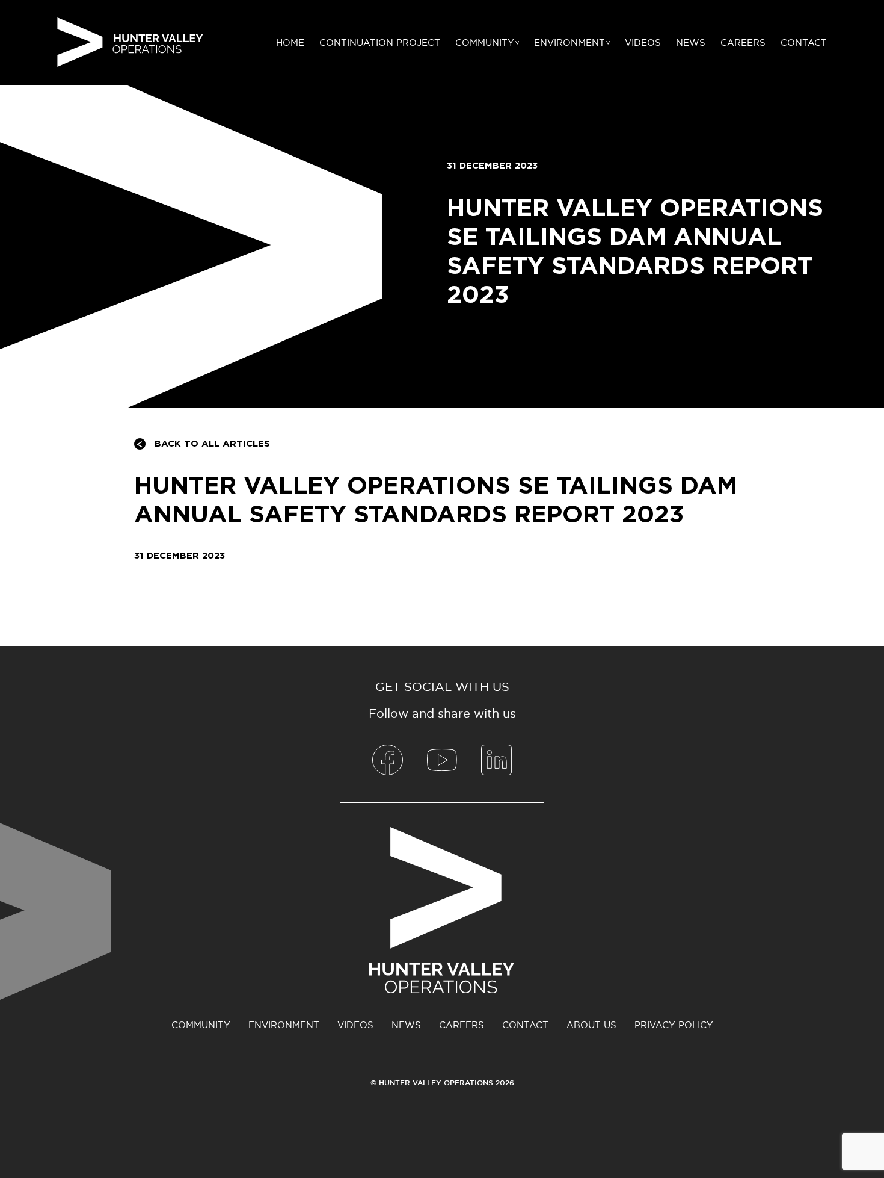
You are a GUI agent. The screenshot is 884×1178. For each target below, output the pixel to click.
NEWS (690, 42)
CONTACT (804, 42)
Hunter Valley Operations (130, 42)
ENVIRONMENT (569, 42)
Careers (743, 42)
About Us (591, 1025)
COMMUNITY (484, 42)
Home (290, 42)
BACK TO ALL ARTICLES (212, 443)
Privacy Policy (673, 1025)
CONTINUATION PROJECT (379, 42)
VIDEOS (643, 42)
